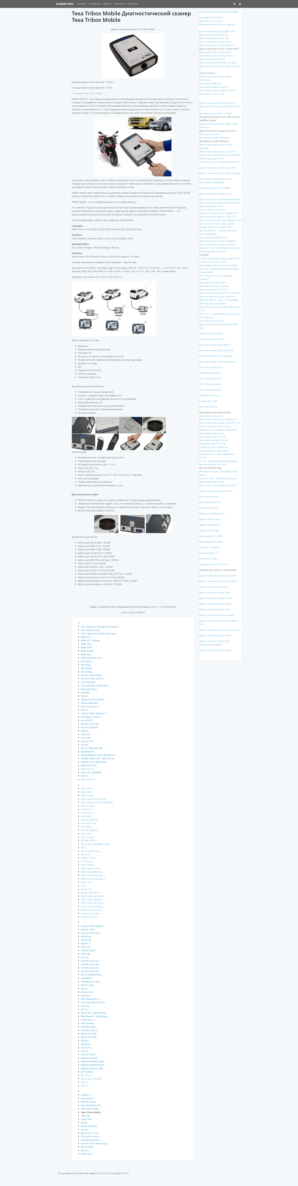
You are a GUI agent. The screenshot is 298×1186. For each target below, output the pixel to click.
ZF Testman (86, 861)
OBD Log (85, 953)
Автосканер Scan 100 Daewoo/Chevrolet (219, 161)
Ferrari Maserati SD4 (91, 748)
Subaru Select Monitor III (94, 713)
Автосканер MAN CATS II (211, 206)
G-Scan (84, 744)
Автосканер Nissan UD (210, 372)
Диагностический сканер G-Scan (215, 193)
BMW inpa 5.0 (87, 769)
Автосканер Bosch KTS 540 (212, 443)
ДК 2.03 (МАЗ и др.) (90, 851)
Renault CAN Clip (90, 723)
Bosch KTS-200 (88, 1033)
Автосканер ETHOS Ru (210, 502)
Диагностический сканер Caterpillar (217, 615)
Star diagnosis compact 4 (211, 17)
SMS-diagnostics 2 (90, 998)
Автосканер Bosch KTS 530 (212, 436)
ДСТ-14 (84, 1082)
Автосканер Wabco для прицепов (216, 355)
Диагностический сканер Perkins (215, 598)
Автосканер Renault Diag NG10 (214, 286)
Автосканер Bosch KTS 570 (212, 464)
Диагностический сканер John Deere (217, 575)
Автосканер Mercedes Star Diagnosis (217, 24)
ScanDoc (85, 995)
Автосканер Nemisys (209, 496)
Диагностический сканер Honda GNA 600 (220, 155)
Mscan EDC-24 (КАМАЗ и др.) (95, 844)
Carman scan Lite (90, 964)
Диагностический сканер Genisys (216, 491)
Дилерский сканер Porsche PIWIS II (216, 55)
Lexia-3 (84, 730)
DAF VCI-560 (87, 805)
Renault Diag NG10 (90, 892)
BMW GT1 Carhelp (90, 640)
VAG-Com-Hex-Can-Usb (93, 1002)
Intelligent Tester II (90, 716)
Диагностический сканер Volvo (214, 609)
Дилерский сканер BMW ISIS (213, 34)
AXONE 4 (85, 943)
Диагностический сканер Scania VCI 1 (218, 296)
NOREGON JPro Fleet (91, 909)
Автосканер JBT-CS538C (211, 541)
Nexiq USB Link (88, 823)
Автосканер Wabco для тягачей (214, 344)
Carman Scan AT (89, 1030)
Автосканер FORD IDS (210, 83)
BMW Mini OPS (88, 765)
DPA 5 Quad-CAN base (92, 906)
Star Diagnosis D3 (90, 630)
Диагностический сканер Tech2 (215, 41)
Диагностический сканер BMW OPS (217, 31)
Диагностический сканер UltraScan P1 (218, 419)
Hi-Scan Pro (87, 741)
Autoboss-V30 (88, 1026)
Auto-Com (86, 1119)
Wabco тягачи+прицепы (93, 878)
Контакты (132, 3)
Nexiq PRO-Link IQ (90, 916)
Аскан (84, 988)
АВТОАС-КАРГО (88, 840)
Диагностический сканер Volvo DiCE (217, 103)
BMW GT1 (86, 637)
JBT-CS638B (87, 1146)
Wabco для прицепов (91, 875)
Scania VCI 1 (87, 809)
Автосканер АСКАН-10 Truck (213, 289)
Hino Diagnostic (206, 317)
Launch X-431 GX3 (90, 933)
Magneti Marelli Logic (209, 530)
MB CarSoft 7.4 (88, 779)
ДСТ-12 (84, 1009)
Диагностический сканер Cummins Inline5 (220, 629)
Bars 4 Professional (91, 974)
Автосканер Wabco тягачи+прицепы (217, 361)
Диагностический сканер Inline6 (215, 635)
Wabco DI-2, (87, 882)
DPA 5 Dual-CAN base (91, 899)
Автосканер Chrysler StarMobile (214, 137)
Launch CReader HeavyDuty (212, 209)
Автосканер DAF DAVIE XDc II (213, 237)
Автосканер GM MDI (209, 134)
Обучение (119, 3)
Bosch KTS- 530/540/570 (93, 1012)
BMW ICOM (87, 650)
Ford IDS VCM (88, 682)
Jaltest (84, 1122)
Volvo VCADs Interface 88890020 (97, 802)
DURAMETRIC (88, 751)
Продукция (94, 3)
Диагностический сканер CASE (214, 592)
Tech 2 (84, 695)
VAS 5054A (86, 671)
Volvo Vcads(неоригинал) (93, 798)
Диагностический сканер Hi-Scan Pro (217, 151)
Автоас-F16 (87, 991)
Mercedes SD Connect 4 (211, 21)
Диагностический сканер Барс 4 (215, 426)
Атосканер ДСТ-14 (208, 553)
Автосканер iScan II (208, 558)
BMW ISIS (86, 654)
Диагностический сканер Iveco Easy (217, 244)
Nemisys (85, 1044)
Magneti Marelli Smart (209, 519)
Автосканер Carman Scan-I (212, 513)
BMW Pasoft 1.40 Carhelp (94, 1016)
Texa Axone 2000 (89, 1108)
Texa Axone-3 (88, 1098)
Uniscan (85, 1005)
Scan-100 (85, 737)
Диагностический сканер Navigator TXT (218, 213)
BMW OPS (86, 644)
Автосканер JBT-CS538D (211, 536)
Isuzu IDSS (86, 833)
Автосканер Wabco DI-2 (211, 367)
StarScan (85, 734)
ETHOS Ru (86, 1047)
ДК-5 (83, 847)
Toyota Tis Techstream (92, 699)
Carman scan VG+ (90, 960)
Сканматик (86, 978)
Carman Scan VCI (90, 971)
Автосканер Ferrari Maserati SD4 (215, 178)
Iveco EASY (86, 816)
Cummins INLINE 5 (90, 1140)
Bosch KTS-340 (88, 1037)
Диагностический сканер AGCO (215, 650)
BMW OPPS (86, 647)
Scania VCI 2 (87, 812)
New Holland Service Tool (211, 320)
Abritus (84, 1150)
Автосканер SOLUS (208, 507)
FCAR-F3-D (86, 1153)
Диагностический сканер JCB (213, 586)
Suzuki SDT (86, 720)
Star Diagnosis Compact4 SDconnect (99, 626)
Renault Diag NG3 (89, 819)
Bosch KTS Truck (89, 1133)
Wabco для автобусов (91, 871)
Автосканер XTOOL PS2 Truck (213, 564)
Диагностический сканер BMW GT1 (217, 45)
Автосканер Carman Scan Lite (213, 440)
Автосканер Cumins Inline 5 (212, 282)
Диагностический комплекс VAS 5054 (218, 62)
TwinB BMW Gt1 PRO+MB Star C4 (98, 755)
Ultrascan (86, 939)
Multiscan (86, 936)
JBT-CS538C (86, 1075)
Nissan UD (86, 889)
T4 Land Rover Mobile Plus (94, 685)
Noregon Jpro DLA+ (90, 913)
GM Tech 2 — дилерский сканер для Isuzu (220, 313)
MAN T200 (86, 791)
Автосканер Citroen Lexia (211, 93)
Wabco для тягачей (90, 868)
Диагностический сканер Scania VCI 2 (218, 216)
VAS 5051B (86, 661)
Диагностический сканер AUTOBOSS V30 (219, 422)
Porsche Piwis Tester (91, 675)
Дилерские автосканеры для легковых (218, 11)
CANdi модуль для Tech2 (211, 158)
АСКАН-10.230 (88, 857)
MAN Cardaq (87, 795)
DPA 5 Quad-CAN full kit (92, 896)
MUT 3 (84, 709)
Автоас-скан (87, 985)
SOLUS (84, 1051)
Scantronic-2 (87, 1019)
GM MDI (85, 692)
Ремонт (107, 3)
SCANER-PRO (64, 4)
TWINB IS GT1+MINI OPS (93, 762)
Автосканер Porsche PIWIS (212, 59)
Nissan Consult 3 (89, 706)
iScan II (84, 1085)
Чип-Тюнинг (87, 1023)
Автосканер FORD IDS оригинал (215, 52)
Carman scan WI (89, 967)
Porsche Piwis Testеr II (92, 678)
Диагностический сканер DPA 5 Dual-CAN (220, 292)
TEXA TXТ (85, 946)
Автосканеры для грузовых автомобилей (219, 199)
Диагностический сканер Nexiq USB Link (219, 202)
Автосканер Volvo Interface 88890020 (217, 241)
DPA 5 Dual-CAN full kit (92, 902)
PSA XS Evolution (89, 727)
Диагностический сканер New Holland (218, 581)
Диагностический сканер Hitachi (215, 603)
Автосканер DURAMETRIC (211, 182)
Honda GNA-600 (89, 702)
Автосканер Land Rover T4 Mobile (215, 113)
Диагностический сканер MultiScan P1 (218, 485)
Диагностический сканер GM (213, 38)
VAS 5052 (85, 664)
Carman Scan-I (88, 1054)
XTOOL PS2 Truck (90, 1136)
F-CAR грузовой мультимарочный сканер (219, 258)
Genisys (85, 1040)
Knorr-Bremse (88, 864)
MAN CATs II (87, 788)
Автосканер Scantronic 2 (211, 415)
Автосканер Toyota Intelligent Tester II (218, 90)
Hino (83, 885)
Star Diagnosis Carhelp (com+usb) (98, 633)
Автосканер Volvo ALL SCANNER (215, 188)
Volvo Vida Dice (89, 689)
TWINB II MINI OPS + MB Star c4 (97, 758)
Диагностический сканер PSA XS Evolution (220, 173)
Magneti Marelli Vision (209, 524)
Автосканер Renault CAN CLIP (213, 86)
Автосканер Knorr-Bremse (212, 339)
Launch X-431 (88, 929)
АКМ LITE (85, 854)
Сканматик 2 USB (90, 981)
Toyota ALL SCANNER (91, 1078)
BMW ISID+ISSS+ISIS (91, 657)
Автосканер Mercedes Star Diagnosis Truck (220, 220)
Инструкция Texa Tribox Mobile (87, 93)
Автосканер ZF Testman (211, 333)
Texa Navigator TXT (91, 1105)
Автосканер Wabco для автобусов (216, 350)
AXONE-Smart (88, 950)
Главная (81, 3)
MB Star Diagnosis (90, 830)
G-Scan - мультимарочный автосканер (218, 461)
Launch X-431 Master (92, 926)
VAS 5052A (86, 668)
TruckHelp (86, 826)
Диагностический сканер (217, 167)
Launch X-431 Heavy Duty (94, 1143)
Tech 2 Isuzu (87, 837)
